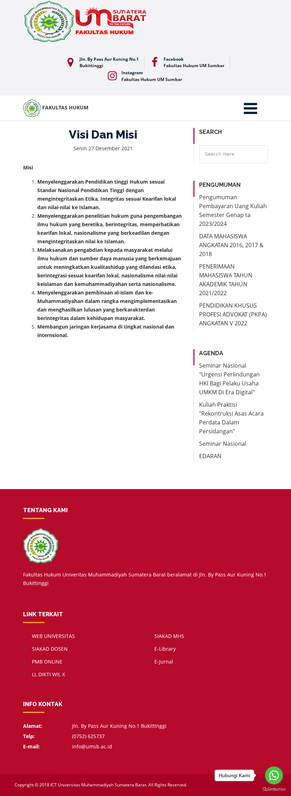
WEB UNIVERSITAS (53, 636)
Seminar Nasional (222, 444)
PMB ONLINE (47, 661)
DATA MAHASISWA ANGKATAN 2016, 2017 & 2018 (231, 245)
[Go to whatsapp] (274, 775)
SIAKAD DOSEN (50, 648)
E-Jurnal (163, 661)
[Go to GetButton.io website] (274, 789)
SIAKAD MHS (169, 636)
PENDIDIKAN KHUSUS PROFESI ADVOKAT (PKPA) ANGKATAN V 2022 (233, 314)
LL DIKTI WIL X (48, 674)
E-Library (165, 648)
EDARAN (210, 456)
